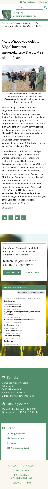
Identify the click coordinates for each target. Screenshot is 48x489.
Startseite (6, 23)
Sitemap (17, 482)
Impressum (29, 465)
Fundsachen (17, 438)
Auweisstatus (29, 2)
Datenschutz (21, 470)
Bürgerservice (18, 433)
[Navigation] (43, 14)
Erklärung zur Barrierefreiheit (21, 476)
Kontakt (43, 2)
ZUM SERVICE (12, 272)
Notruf (14, 443)
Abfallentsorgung (20, 447)
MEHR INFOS (32, 272)
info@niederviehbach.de (22, 395)
